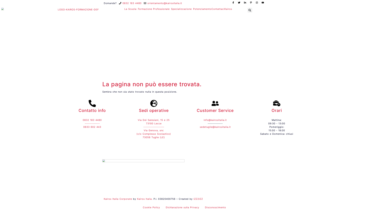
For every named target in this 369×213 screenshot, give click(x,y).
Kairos (228, 9)
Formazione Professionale (154, 9)
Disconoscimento (215, 207)
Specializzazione (181, 9)
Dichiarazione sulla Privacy (182, 207)
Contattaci (217, 9)
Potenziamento (202, 9)
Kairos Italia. (145, 198)
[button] (249, 10)
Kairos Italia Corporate (118, 198)
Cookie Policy (151, 207)
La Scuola (130, 9)
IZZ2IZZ (198, 198)
